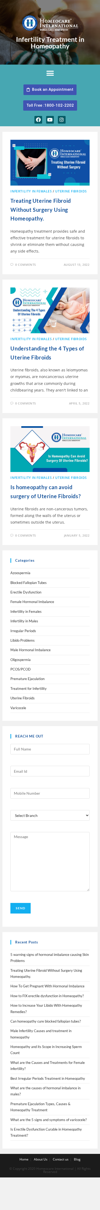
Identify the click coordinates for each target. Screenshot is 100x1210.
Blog (77, 1159)
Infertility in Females (31, 191)
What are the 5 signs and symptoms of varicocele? (48, 1120)
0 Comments (25, 265)
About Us (40, 1159)
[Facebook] (38, 120)
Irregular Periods (23, 631)
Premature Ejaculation (27, 679)
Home (24, 1159)
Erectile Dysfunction (25, 592)
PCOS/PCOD (20, 669)
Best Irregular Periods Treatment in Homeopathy (47, 1078)
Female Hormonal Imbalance (32, 602)
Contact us (61, 1159)
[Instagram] (62, 120)
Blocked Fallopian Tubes (28, 583)
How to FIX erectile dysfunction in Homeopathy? (47, 996)
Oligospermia (20, 660)
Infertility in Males (24, 621)
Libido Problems (22, 640)
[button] (50, 73)
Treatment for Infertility (28, 688)
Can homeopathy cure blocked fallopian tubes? (45, 1021)
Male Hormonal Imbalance (30, 650)
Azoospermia (20, 573)
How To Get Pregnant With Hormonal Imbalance (47, 986)
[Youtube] (50, 120)
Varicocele (18, 708)
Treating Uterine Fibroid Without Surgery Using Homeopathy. (40, 209)
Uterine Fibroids (71, 191)
